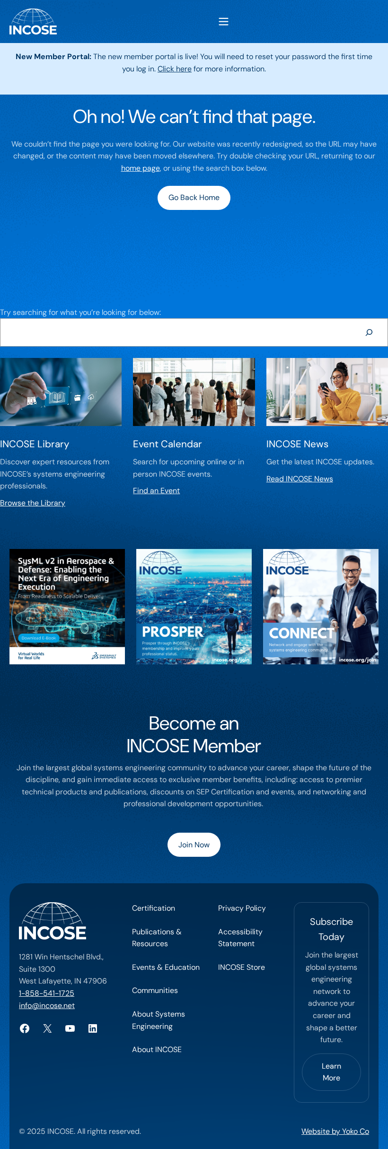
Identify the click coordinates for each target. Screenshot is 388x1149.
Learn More (331, 1072)
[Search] (369, 332)
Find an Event (156, 491)
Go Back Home (194, 197)
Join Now (194, 845)
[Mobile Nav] (223, 21)
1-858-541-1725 (46, 993)
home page (140, 168)
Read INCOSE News (299, 479)
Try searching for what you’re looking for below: (80, 312)
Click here (175, 69)
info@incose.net (47, 1005)
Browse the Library (32, 503)
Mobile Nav (223, 21)
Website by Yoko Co (335, 1131)
